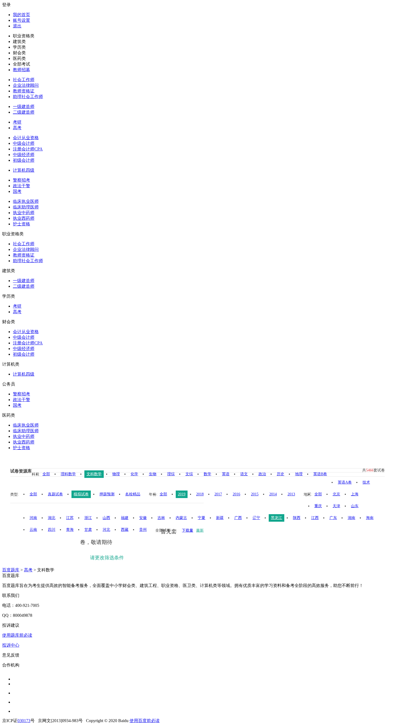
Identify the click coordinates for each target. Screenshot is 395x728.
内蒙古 (181, 518)
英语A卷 (345, 482)
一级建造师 (23, 106)
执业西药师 (23, 218)
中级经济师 (23, 154)
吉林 (161, 518)
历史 (280, 474)
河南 (33, 518)
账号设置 (21, 20)
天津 (336, 506)
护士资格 (21, 224)
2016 (236, 494)
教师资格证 (23, 91)
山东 (354, 506)
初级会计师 (23, 160)
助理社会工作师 (28, 96)
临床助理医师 (26, 207)
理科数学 (68, 474)
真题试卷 (55, 494)
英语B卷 (320, 474)
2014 (273, 494)
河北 (106, 530)
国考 (17, 191)
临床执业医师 (26, 201)
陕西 (296, 518)
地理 (299, 474)
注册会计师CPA (28, 149)
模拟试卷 (81, 494)
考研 (17, 122)
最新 (200, 530)
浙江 (88, 518)
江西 (315, 518)
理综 (171, 474)
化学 (134, 474)
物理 (116, 474)
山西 (106, 518)
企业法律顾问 (26, 85)
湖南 (351, 518)
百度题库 (10, 570)
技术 (366, 482)
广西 (238, 518)
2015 (254, 494)
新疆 (220, 518)
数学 (207, 474)
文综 (189, 474)
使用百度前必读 (145, 720)
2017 (218, 494)
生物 (152, 474)
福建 (124, 518)
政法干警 (21, 185)
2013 (291, 494)
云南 (33, 530)
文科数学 (94, 474)
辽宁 (256, 518)
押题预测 (106, 494)
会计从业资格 (26, 137)
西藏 (124, 530)
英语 (225, 474)
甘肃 (88, 530)
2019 (181, 494)
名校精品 (132, 494)
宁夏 (201, 518)
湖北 (51, 518)
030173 (23, 720)
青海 (70, 530)
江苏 (70, 518)
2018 (200, 494)
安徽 (143, 518)
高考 (17, 127)
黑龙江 (276, 518)
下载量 (187, 530)
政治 (262, 474)
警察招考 (21, 180)
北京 (336, 494)
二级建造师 (23, 112)
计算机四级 (23, 170)
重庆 (318, 506)
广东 (333, 518)
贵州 (143, 530)
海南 (370, 518)
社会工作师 (23, 79)
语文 (244, 474)
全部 (46, 474)
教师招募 (21, 69)
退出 (17, 26)
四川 (51, 530)
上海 (354, 494)
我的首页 (21, 14)
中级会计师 (23, 143)
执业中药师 (23, 212)
